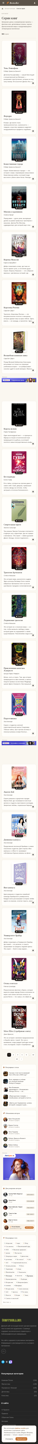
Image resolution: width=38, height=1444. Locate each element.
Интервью (18, 1285)
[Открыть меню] (3, 3)
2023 (7, 1262)
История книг (9, 1282)
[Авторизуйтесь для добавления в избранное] (33, 83)
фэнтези (15, 1292)
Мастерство (18, 1253)
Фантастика (6, 1384)
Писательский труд (24, 1246)
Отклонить (9, 1439)
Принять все (21, 1439)
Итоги (22, 1266)
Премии (30, 1275)
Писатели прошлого (19, 1250)
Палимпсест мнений (9, 1388)
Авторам (5, 1421)
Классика (5, 1395)
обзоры (19, 1269)
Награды (9, 1276)
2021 (29, 1259)
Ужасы (26, 1295)
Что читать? (20, 1259)
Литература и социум (11, 1256)
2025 (7, 1292)
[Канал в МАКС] (10, 1362)
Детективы (5, 1392)
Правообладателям (9, 1425)
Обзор (26, 1243)
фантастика (25, 1256)
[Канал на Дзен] (7, 1362)
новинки (8, 1285)
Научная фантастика (11, 1279)
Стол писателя (9, 1246)
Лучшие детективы (11, 1266)
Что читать (25, 1292)
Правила (5, 1413)
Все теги (6, 1302)
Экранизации (9, 1269)
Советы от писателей (12, 1298)
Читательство (22, 1272)
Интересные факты (23, 1282)
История (17, 1295)
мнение (8, 1253)
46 (17, 1059)
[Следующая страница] (21, 1059)
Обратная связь (8, 1417)
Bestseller (14, 3)
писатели (19, 1276)
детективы (9, 1259)
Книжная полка (7, 1380)
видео (18, 1243)
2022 (7, 1250)
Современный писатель (20, 1263)
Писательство (10, 1272)
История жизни (10, 1289)
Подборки (24, 1279)
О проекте (5, 1410)
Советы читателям (23, 1289)
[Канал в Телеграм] (3, 1362)
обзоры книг (9, 1243)
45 (33, 1055)
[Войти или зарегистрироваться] (35, 3)
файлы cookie (20, 1428)
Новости (8, 1295)
